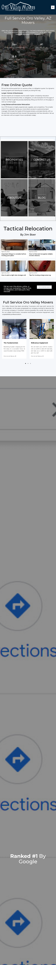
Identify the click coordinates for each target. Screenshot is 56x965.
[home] (18, 7)
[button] (53, 7)
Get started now (44, 287)
